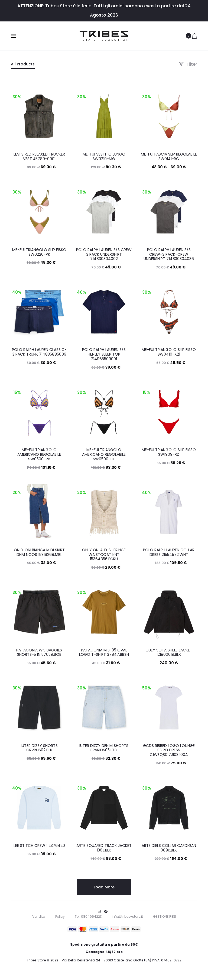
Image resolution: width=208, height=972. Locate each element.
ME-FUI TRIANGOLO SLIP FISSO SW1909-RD (169, 452)
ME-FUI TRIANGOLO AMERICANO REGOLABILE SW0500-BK (104, 454)
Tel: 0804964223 (88, 916)
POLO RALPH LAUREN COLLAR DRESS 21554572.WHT (168, 552)
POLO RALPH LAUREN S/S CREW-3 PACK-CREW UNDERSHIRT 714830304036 (169, 254)
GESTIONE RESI (164, 916)
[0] (194, 36)
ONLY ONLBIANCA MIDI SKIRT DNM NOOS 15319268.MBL (39, 552)
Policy (60, 916)
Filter (191, 64)
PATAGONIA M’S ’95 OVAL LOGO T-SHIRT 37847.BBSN (104, 652)
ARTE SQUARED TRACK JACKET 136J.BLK (104, 848)
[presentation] (79, 116)
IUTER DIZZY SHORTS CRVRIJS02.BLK (39, 748)
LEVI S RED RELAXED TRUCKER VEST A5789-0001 (39, 156)
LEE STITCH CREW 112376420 (39, 845)
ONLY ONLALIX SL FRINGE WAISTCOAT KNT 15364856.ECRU (104, 554)
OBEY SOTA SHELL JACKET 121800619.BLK (168, 652)
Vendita (38, 916)
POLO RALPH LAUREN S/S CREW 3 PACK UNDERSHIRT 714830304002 (104, 254)
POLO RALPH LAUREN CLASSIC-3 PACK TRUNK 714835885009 (39, 352)
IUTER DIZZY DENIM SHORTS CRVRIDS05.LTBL (103, 748)
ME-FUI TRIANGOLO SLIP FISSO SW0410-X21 (169, 352)
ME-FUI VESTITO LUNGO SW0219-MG (104, 156)
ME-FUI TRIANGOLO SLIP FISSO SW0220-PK (39, 252)
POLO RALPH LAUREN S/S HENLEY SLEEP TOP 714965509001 (104, 354)
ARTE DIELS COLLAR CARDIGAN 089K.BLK (169, 848)
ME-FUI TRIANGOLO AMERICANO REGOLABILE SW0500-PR (39, 454)
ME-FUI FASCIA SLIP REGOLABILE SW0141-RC (169, 156)
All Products (23, 64)
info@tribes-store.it (127, 916)
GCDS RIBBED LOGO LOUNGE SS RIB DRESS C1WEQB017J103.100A (169, 750)
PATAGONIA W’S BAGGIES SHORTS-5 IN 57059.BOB (39, 652)
